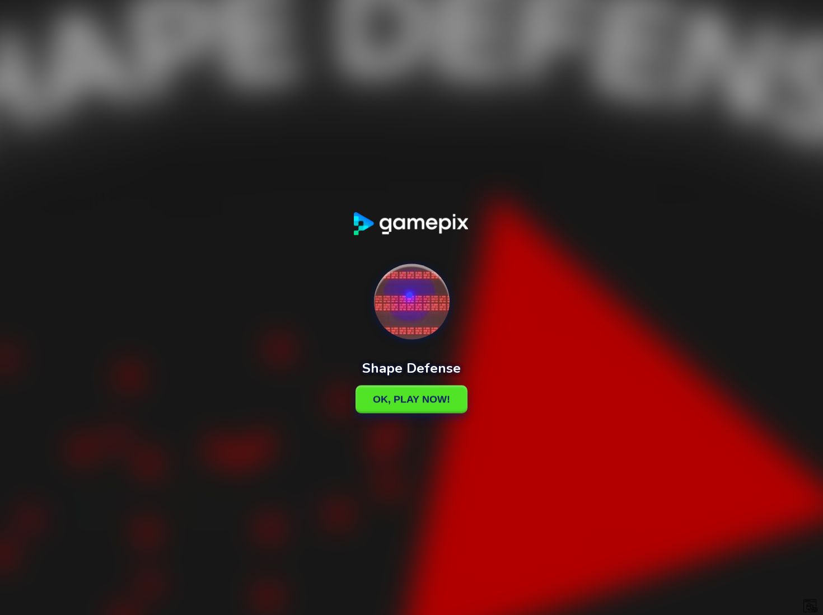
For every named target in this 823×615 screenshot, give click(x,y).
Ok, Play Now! (411, 399)
